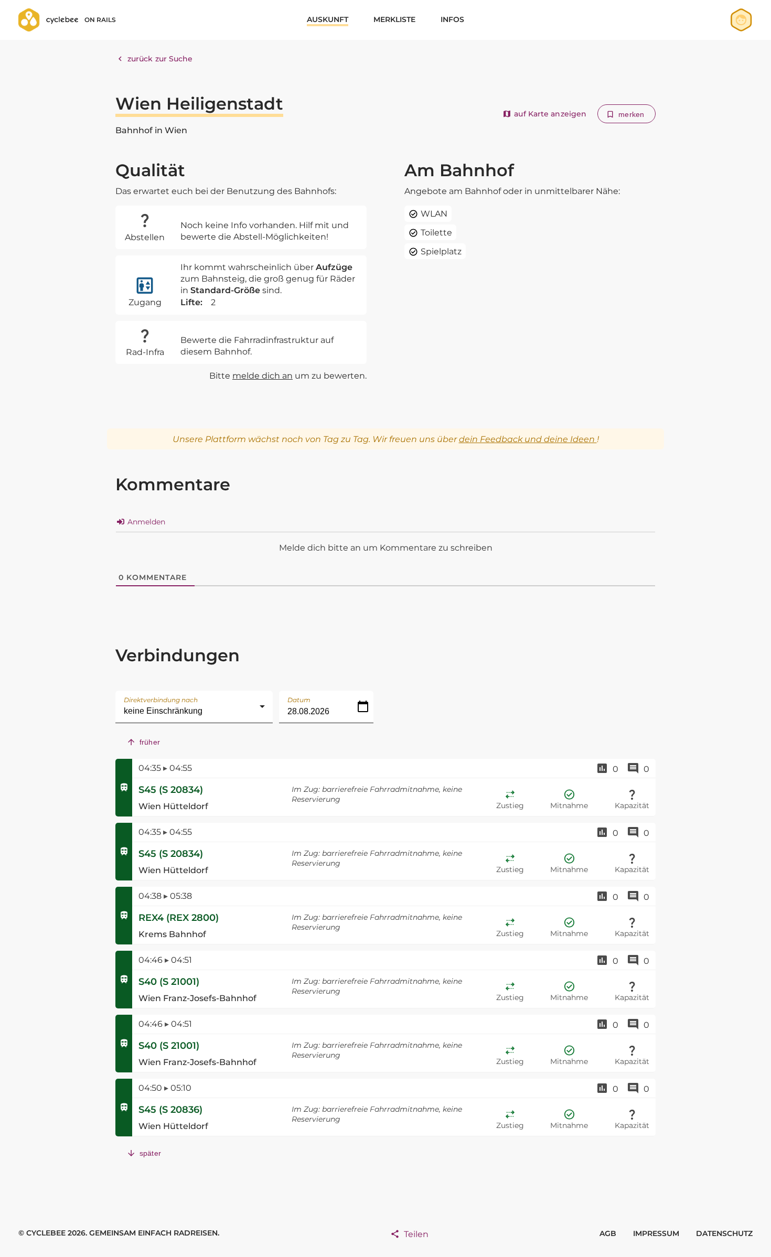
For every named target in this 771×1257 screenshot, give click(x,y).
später (150, 1153)
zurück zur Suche (160, 58)
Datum (298, 700)
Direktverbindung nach (161, 700)
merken (631, 114)
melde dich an (262, 376)
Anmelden (145, 522)
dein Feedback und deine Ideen (528, 439)
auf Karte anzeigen (550, 114)
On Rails (100, 20)
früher (150, 742)
